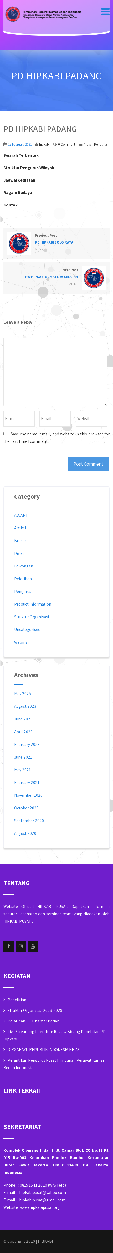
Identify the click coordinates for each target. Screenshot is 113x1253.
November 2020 (28, 795)
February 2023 (27, 744)
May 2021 (22, 770)
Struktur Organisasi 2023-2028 (35, 1010)
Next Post (51, 273)
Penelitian (17, 1000)
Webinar (21, 642)
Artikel (88, 144)
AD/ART (21, 515)
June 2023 (23, 719)
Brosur (20, 540)
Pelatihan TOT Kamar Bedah (33, 1021)
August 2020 (25, 833)
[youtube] (33, 946)
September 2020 (29, 820)
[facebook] (8, 946)
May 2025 (22, 693)
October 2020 (26, 808)
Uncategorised (27, 629)
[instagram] (21, 946)
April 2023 (23, 731)
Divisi (19, 553)
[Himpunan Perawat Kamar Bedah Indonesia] (42, 14)
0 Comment (66, 144)
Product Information (32, 604)
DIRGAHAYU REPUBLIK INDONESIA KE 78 (43, 1049)
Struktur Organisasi (31, 617)
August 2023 (25, 706)
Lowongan (23, 566)
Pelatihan (23, 579)
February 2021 (26, 782)
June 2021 (23, 757)
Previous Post (54, 239)
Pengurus (100, 144)
